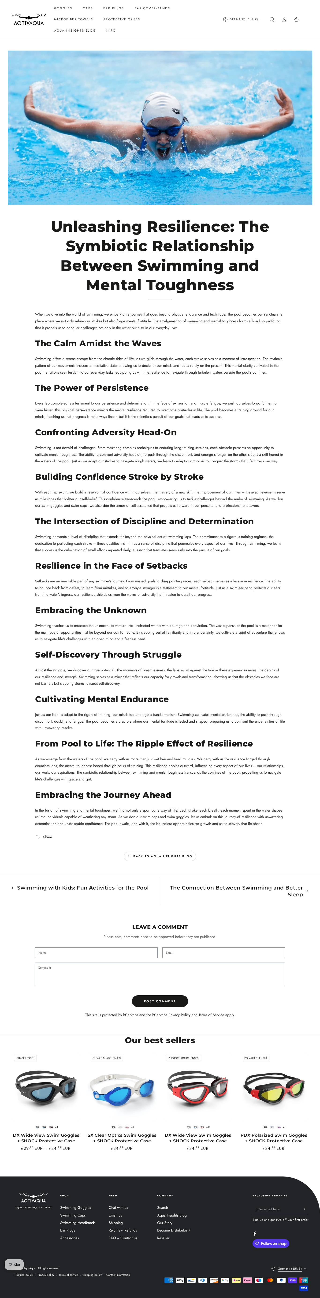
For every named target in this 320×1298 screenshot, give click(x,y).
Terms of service (68, 1275)
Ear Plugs (67, 1230)
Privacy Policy (179, 1015)
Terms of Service (211, 1015)
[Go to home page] (29, 19)
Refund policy (24, 1275)
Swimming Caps (73, 1215)
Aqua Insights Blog (172, 1215)
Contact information (118, 1275)
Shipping (116, 1222)
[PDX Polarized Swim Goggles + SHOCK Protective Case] (273, 1087)
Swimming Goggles (75, 1207)
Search (162, 1207)
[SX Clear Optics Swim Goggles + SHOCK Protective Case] (122, 1087)
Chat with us (118, 1207)
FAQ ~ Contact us (123, 1238)
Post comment (160, 1001)
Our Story (164, 1222)
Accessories (69, 1238)
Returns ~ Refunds (123, 1230)
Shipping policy (92, 1275)
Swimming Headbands (77, 1222)
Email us (115, 1215)
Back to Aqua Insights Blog (162, 856)
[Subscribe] (305, 1209)
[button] (272, 19)
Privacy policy (45, 1275)
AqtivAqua (29, 1268)
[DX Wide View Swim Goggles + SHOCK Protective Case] (46, 1087)
